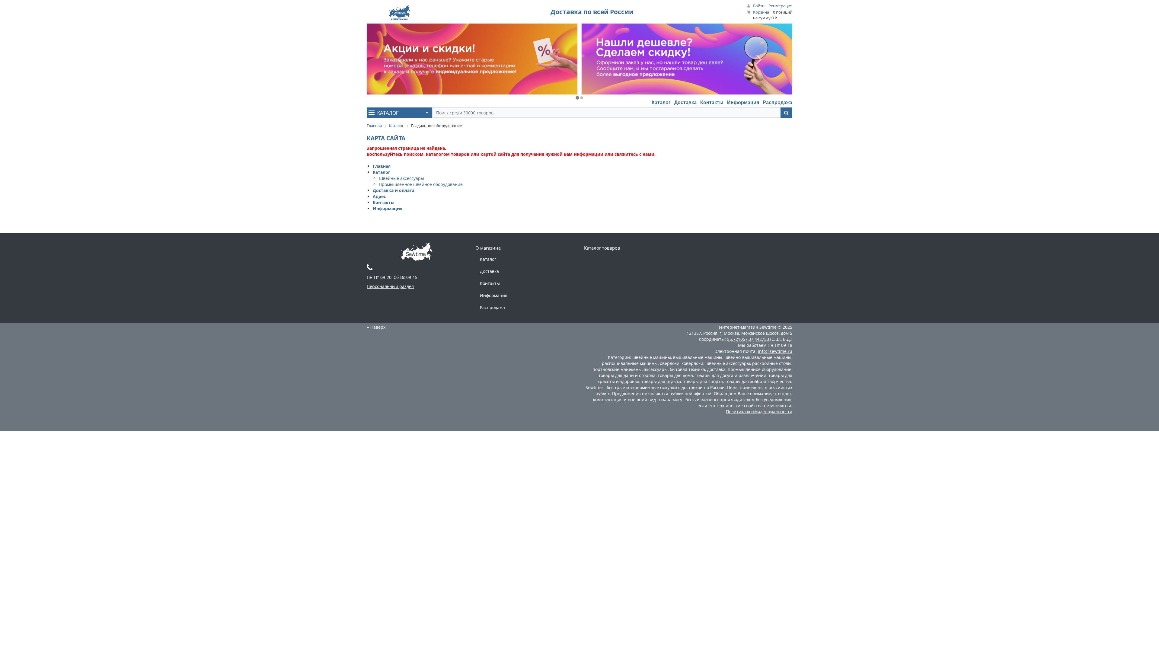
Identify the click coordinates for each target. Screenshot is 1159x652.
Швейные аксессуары (401, 178)
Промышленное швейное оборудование (421, 184)
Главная (382, 166)
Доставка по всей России (592, 12)
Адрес (379, 196)
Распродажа (777, 102)
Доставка (685, 102)
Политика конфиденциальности (759, 411)
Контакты (711, 102)
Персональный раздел (390, 286)
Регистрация (780, 5)
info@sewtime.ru (775, 351)
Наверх (377, 327)
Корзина (761, 12)
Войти (759, 5)
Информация (743, 102)
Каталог (661, 102)
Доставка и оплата (393, 190)
